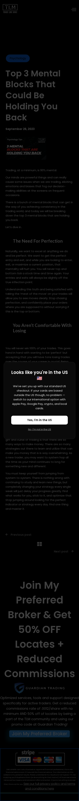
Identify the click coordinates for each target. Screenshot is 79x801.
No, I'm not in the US (39, 429)
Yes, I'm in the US (39, 420)
